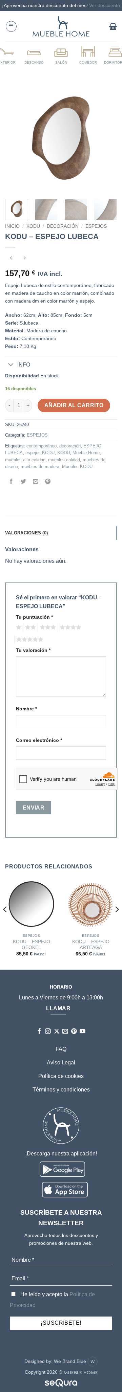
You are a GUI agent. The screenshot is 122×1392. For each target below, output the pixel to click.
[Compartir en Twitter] (23, 481)
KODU (33, 226)
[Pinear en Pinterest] (48, 481)
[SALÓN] (61, 54)
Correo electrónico (39, 740)
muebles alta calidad (25, 459)
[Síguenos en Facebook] (39, 1032)
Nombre (26, 708)
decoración (70, 445)
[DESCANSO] (33, 54)
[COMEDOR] (88, 54)
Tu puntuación (34, 617)
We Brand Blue (70, 1361)
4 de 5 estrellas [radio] (69, 627)
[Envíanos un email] (65, 1032)
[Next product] (11, 258)
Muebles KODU (77, 466)
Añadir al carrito (74, 405)
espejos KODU (40, 452)
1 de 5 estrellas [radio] (17, 627)
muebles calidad (64, 459)
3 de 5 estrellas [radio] (47, 627)
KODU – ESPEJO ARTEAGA (90, 944)
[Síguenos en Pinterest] (74, 1032)
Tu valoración (33, 650)
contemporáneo (41, 445)
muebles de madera (40, 466)
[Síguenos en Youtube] (82, 1032)
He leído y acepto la (52, 1299)
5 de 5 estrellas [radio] (28, 639)
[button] (11, 26)
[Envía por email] (35, 481)
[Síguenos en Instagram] (48, 1032)
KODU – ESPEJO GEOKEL (31, 944)
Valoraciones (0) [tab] (26, 532)
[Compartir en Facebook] (11, 481)
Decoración (63, 226)
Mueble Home (86, 452)
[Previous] (16, 138)
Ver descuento (104, 5)
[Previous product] (24, 258)
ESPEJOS (96, 226)
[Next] (106, 138)
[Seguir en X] (57, 1032)
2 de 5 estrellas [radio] (29, 627)
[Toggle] (11, 365)
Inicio (12, 226)
